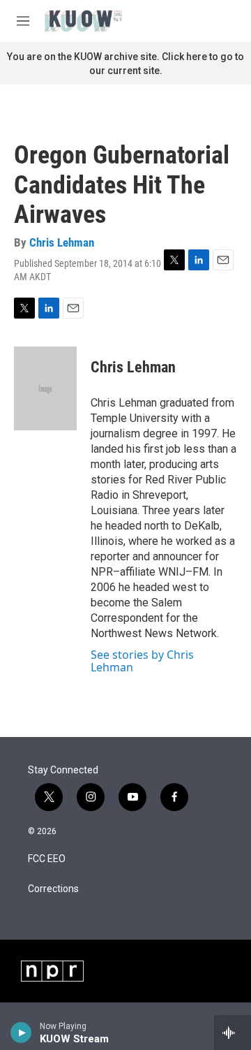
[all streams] (232, 1032)
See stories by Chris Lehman (142, 661)
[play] (21, 1033)
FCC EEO (47, 859)
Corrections (53, 889)
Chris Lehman (61, 242)
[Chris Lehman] (45, 388)
